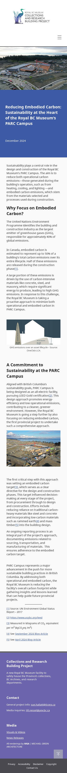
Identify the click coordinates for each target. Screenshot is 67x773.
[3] (16, 487)
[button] (58, 754)
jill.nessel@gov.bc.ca (38, 710)
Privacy (11, 764)
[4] (37, 521)
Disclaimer (38, 764)
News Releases (15, 737)
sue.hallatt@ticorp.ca (43, 704)
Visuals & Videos (16, 732)
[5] (17, 525)
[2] (50, 395)
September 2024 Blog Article (31, 633)
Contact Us (32, 767)
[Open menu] (59, 37)
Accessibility (24, 764)
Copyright (51, 764)
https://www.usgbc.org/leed (26, 617)
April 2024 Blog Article (28, 639)
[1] (16, 269)
